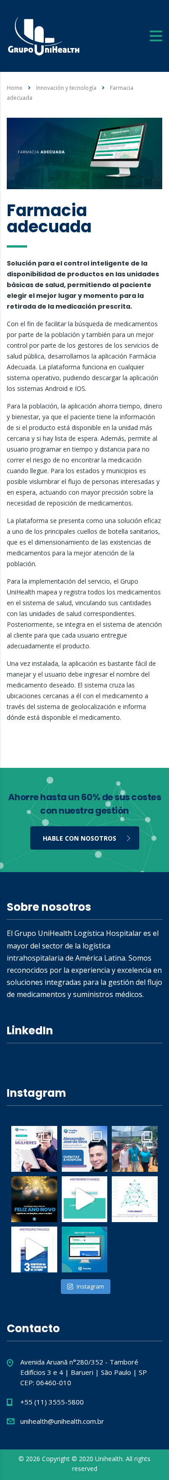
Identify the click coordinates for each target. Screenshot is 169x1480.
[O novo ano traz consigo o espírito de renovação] (34, 1199)
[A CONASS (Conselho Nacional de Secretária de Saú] (85, 1249)
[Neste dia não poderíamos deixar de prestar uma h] (34, 1149)
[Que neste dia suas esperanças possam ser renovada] (135, 1199)
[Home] (44, 35)
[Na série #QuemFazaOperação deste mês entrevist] (85, 1149)
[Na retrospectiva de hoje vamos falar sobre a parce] (85, 1199)
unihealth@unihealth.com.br (62, 1421)
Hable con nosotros (79, 838)
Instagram (90, 1286)
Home (15, 88)
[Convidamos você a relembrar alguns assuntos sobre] (34, 1249)
